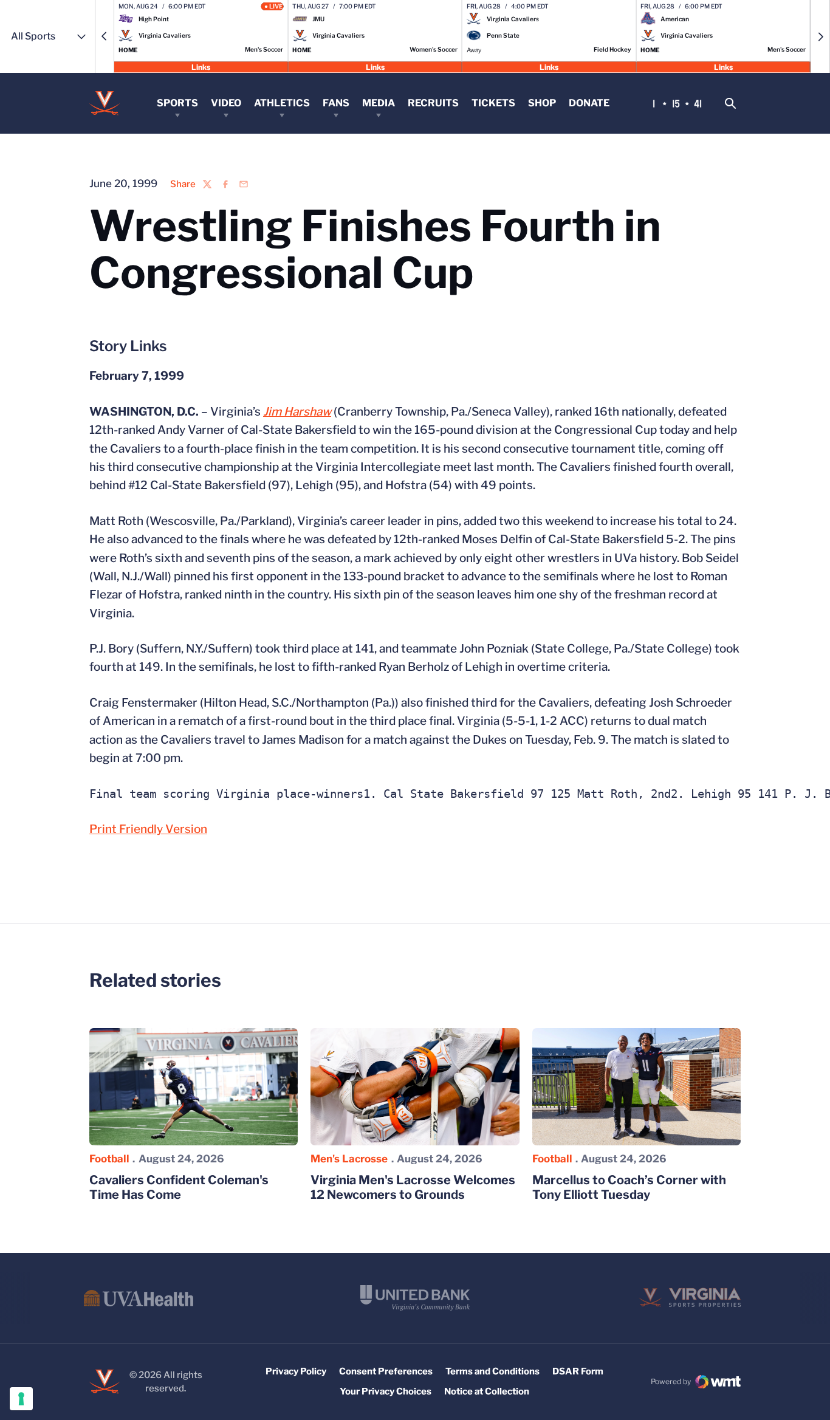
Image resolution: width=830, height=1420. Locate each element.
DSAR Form (577, 1371)
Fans (336, 103)
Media (378, 103)
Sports (177, 103)
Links (200, 66)
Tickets (493, 103)
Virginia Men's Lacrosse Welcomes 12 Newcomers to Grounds (412, 1187)
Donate (589, 103)
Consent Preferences (386, 1371)
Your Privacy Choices (385, 1391)
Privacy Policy (296, 1371)
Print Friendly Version (148, 829)
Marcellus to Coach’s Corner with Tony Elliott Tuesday (629, 1187)
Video (226, 103)
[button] (104, 36)
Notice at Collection (486, 1391)
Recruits (433, 103)
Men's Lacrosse (349, 1159)
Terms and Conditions (492, 1371)
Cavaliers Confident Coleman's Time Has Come (179, 1187)
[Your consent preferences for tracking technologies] (21, 1398)
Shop (542, 103)
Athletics (282, 103)
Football (109, 1159)
